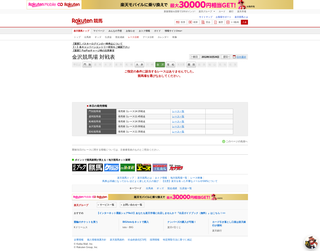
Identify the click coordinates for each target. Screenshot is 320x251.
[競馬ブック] (79, 167)
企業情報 (79, 239)
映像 (174, 37)
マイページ (98, 31)
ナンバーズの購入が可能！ (181, 222)
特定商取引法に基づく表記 (177, 239)
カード (222, 11)
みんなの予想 (115, 31)
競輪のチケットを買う (86, 222)
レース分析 (133, 37)
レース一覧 (178, 111)
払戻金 (108, 37)
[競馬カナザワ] (176, 167)
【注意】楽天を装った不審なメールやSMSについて (190, 181)
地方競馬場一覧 (178, 177)
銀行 (231, 11)
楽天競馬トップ (81, 31)
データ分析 (148, 37)
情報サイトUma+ (173, 31)
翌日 (225, 56)
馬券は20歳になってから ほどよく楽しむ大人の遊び (130, 181)
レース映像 (196, 177)
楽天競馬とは (241, 17)
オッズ (98, 37)
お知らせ (130, 31)
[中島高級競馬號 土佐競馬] (160, 167)
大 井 (139, 64)
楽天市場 (241, 11)
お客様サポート (223, 17)
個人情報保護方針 (96, 239)
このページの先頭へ (237, 141)
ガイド (157, 31)
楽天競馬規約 (117, 239)
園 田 (191, 64)
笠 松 (170, 64)
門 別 (87, 64)
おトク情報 (144, 31)
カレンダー (163, 37)
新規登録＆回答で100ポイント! (179, 11)
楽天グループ (206, 11)
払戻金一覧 (186, 188)
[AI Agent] (311, 242)
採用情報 (154, 239)
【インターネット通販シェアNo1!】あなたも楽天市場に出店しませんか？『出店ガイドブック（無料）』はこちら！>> (161, 213)
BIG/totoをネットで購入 (136, 222)
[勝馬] (95, 167)
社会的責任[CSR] (137, 239)
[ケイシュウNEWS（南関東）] (111, 167)
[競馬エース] (143, 167)
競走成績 (119, 37)
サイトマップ (205, 17)
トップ (77, 37)
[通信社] (127, 167)
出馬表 (87, 37)
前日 (195, 56)
